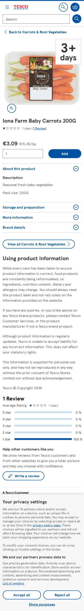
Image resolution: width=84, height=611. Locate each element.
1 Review (39, 128)
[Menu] (7, 7)
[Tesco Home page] (21, 7)
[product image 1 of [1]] (42, 78)
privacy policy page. (47, 525)
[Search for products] (76, 18)
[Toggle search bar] (63, 7)
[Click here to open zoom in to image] (11, 108)
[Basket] (75, 7)
